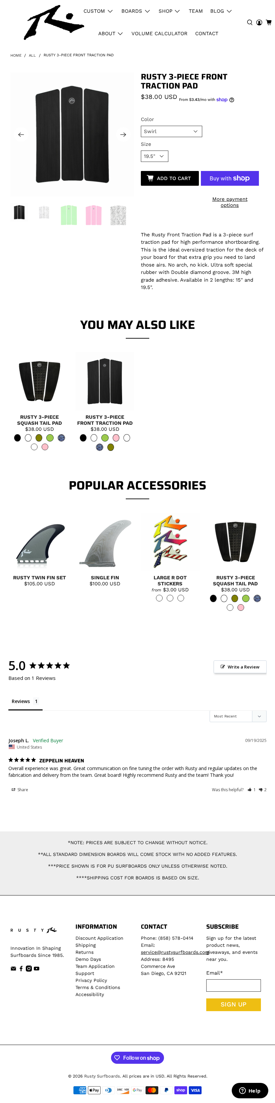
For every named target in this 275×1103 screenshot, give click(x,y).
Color (147, 119)
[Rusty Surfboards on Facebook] (21, 970)
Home (15, 55)
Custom (94, 11)
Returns (84, 952)
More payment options (230, 202)
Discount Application (99, 938)
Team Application (95, 966)
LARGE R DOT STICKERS (170, 581)
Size (146, 144)
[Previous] (21, 134)
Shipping (85, 945)
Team (196, 11)
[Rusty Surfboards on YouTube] (37, 970)
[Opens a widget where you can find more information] (249, 1091)
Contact (206, 34)
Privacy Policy (91, 980)
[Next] (123, 134)
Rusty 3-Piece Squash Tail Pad (39, 420)
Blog (217, 11)
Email (214, 973)
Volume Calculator (159, 34)
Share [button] (22, 790)
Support (84, 973)
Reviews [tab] (21, 701)
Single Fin (105, 578)
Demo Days (88, 959)
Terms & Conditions (97, 987)
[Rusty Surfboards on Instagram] (29, 970)
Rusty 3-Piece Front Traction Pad (105, 420)
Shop (165, 11)
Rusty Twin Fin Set (39, 578)
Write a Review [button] (244, 667)
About (106, 34)
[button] (252, 790)
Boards (131, 11)
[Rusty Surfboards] (54, 22)
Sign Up (233, 1004)
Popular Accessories (137, 485)
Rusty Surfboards (102, 1076)
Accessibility (89, 994)
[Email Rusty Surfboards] (13, 970)
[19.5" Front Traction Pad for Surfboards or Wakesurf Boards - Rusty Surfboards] (72, 134)
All (32, 55)
